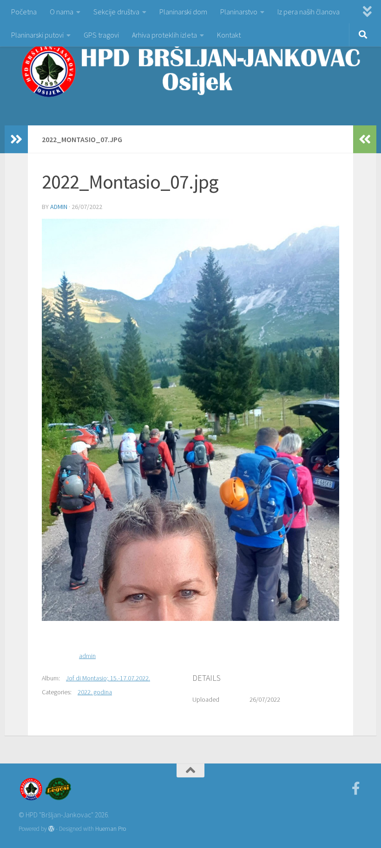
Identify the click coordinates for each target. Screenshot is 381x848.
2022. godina (95, 692)
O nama (61, 11)
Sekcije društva (116, 11)
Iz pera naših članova (308, 11)
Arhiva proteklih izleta (164, 34)
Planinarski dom (183, 11)
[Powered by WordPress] (51, 829)
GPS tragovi (101, 34)
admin (58, 206)
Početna (24, 11)
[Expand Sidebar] (16, 139)
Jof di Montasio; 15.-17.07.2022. (108, 678)
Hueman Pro (110, 829)
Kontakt (229, 34)
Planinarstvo (238, 11)
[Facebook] (355, 788)
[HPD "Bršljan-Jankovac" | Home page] (190, 70)
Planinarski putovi (37, 34)
